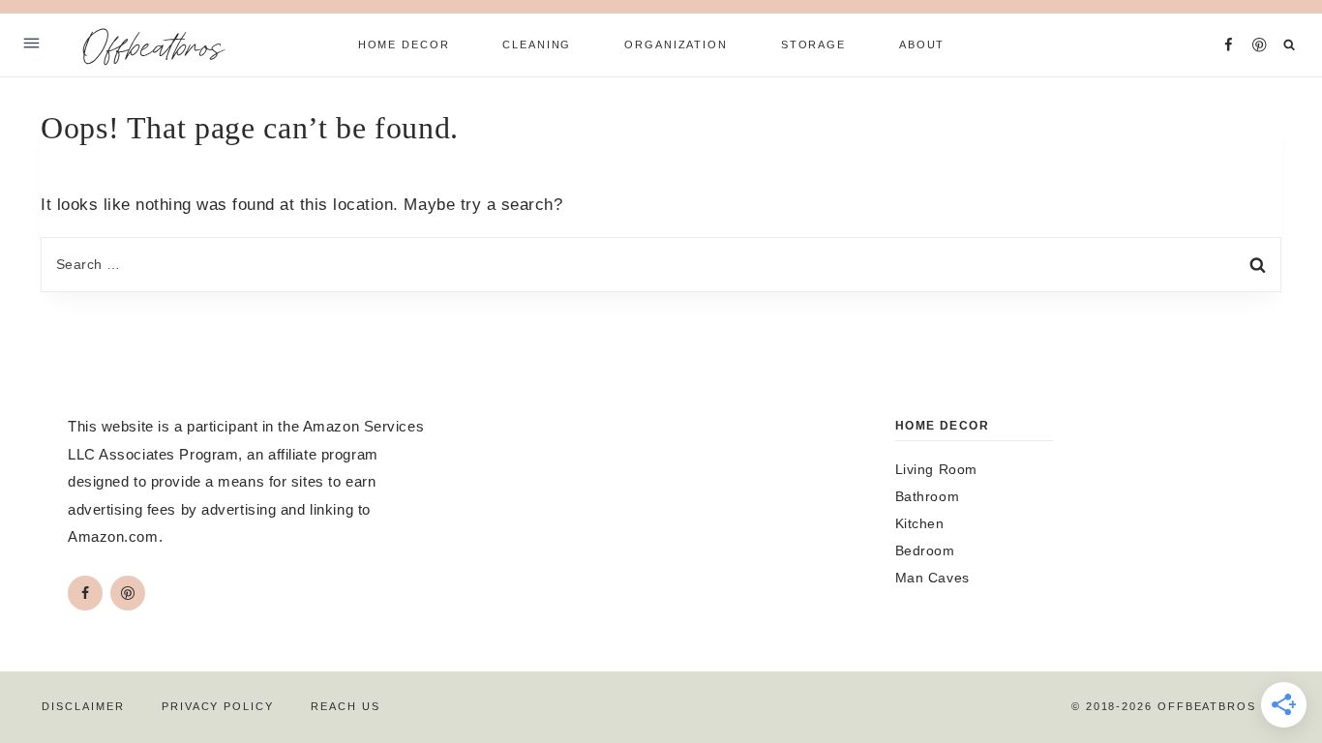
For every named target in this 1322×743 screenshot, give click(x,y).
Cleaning (536, 44)
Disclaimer (83, 706)
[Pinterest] (1260, 45)
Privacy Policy (218, 706)
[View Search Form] (1289, 45)
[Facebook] (1229, 45)
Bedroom (925, 550)
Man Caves (932, 577)
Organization (675, 44)
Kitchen (920, 523)
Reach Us (345, 706)
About (922, 44)
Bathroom (927, 496)
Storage (813, 44)
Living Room (936, 469)
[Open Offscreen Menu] (31, 45)
